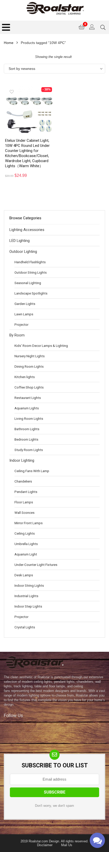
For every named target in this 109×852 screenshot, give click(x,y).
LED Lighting (19, 240)
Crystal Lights (24, 627)
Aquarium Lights (26, 408)
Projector (21, 324)
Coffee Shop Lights (29, 387)
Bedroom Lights (26, 439)
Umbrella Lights (26, 544)
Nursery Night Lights (29, 356)
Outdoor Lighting (23, 251)
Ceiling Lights (24, 533)
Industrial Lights (26, 596)
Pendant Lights (25, 492)
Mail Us (66, 845)
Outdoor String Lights (30, 272)
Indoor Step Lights (28, 606)
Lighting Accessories (26, 229)
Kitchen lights (24, 377)
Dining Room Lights (29, 366)
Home (8, 43)
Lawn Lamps (23, 314)
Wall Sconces (24, 512)
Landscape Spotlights (30, 293)
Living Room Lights (28, 418)
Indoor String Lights (29, 585)
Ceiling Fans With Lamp (31, 471)
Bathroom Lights (26, 429)
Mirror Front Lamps (28, 523)
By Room (17, 335)
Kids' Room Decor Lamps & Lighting (41, 346)
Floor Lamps (23, 502)
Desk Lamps (23, 575)
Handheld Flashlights (30, 262)
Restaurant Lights (27, 398)
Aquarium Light (25, 554)
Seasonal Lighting (27, 283)
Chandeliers (23, 481)
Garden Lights (24, 304)
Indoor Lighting (21, 460)
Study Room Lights (28, 450)
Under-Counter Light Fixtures (35, 565)
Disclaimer (44, 845)
